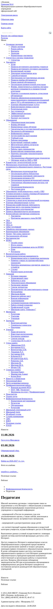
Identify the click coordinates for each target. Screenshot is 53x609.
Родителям (15, 314)
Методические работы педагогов (25, 145)
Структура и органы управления (19, 58)
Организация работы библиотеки (25, 174)
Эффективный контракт (21, 113)
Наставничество (13, 238)
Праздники (15, 327)
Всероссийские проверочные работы (26, 151)
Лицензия (15, 53)
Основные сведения (14, 44)
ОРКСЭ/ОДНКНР (13, 227)
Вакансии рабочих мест (21, 296)
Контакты (15, 51)
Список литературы (19, 287)
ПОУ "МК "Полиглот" (20, 390)
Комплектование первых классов (25, 107)
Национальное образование (17, 231)
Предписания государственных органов (27, 78)
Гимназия (10, 274)
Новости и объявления (15, 379)
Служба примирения (14, 416)
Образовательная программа (23, 122)
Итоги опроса (16, 245)
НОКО (9, 240)
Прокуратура (11, 394)
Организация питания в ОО (22, 178)
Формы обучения (18, 125)
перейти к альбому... (9, 472)
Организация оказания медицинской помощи (30, 180)
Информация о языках (20, 133)
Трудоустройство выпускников (24, 136)
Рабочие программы (19, 140)
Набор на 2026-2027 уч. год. (13, 461)
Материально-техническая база (24, 171)
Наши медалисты (18, 332)
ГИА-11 (9, 225)
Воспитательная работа (16, 254)
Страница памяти (13, 370)
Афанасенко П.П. (18, 345)
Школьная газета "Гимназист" (23, 309)
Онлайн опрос (17, 243)
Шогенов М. (16, 363)
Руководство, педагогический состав (21, 162)
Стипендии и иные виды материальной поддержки (27, 200)
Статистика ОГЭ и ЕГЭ (21, 341)
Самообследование (19, 76)
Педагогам (15, 403)
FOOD (8, 425)
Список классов (17, 338)
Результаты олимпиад (20, 336)
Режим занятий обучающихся (23, 82)
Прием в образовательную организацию (23, 211)
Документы (11, 62)
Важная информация (19, 298)
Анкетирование (17, 301)
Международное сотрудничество (20, 209)
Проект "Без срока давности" (18, 234)
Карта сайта (6, 28)
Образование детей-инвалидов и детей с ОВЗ (25, 191)
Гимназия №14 (7, 4)
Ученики (9, 330)
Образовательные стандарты (18, 198)
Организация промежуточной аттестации (28, 84)
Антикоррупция (17, 116)
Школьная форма (18, 294)
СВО (8, 419)
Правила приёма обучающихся (24, 80)
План (13, 249)
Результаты (15, 252)
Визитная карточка (19, 323)
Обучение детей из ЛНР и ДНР (24, 160)
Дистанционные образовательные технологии (30, 158)
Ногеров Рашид (17, 372)
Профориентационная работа (18, 385)
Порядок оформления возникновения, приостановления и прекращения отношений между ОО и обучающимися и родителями (30, 100)
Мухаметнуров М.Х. (19, 358)
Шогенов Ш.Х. (17, 365)
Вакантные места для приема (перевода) (23, 207)
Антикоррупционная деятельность (25, 303)
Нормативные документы (22, 55)
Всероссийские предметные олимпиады (23, 214)
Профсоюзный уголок (20, 307)
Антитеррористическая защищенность (22, 256)
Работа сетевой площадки (22, 305)
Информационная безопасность (19, 399)
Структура (15, 60)
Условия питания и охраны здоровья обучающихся (27, 194)
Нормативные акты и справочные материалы (30, 258)
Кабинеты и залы (18, 280)
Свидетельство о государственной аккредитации (31, 129)
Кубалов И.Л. (16, 356)
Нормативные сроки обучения (23, 127)
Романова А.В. (17, 361)
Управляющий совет (19, 278)
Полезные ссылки (13, 423)
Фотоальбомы (17, 292)
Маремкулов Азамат (19, 374)
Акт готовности (17, 111)
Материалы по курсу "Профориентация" (28, 392)
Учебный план (17, 138)
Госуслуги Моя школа (10, 440)
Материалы (11, 312)
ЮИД (8, 421)
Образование (11, 120)
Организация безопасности (22, 187)
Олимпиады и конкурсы (21, 325)
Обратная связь (7, 19)
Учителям (15, 316)
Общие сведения (18, 47)
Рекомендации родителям (21, 272)
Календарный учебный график (24, 142)
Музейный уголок (13, 414)
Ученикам (15, 318)
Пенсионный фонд (14, 381)
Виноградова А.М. (19, 350)
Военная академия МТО (21, 387)
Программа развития (19, 147)
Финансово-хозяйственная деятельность (23, 205)
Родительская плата (19, 109)
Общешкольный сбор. (10, 451)
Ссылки (14, 269)
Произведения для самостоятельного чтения (29, 289)
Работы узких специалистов (23, 149)
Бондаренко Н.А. (18, 347)
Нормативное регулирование (23, 401)
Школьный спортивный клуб (18, 410)
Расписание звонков (19, 285)
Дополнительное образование (23, 283)
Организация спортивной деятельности (27, 176)
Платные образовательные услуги (25, 104)
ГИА (8, 220)
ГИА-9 (9, 223)
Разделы (4, 38)
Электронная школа (9, 15)
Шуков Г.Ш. (16, 367)
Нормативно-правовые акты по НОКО (27, 247)
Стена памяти (12, 343)
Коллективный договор (21, 71)
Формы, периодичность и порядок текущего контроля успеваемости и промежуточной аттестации (29, 89)
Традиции (10, 321)
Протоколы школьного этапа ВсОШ (26, 218)
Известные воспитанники (22, 334)
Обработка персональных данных (20, 229)
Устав (13, 64)
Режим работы (17, 49)
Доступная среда (18, 189)
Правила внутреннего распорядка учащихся (29, 67)
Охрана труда (11, 396)
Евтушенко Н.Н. (18, 354)
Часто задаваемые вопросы (17, 383)
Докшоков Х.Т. (17, 352)
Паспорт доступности (20, 118)
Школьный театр (13, 412)
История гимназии (19, 276)
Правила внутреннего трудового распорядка (29, 69)
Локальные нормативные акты (24, 73)
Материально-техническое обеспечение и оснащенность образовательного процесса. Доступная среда (28, 167)
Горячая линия (7, 24)
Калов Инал (16, 376)
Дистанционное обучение (17, 236)
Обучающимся (17, 405)
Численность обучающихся (22, 131)
